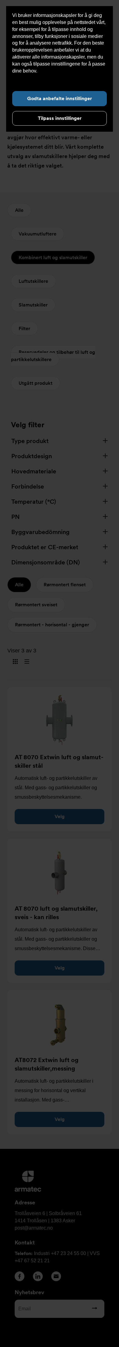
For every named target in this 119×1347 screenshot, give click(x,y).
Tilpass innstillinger (59, 118)
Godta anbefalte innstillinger (59, 98)
